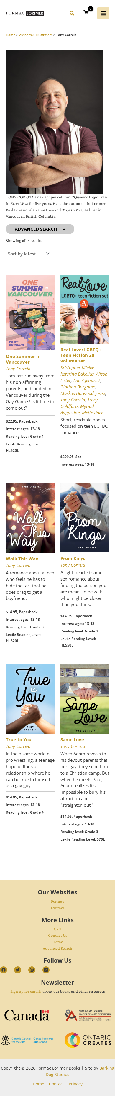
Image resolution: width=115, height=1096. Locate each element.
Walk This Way (22, 558)
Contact (56, 1084)
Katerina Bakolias (77, 374)
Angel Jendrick (87, 380)
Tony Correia (18, 368)
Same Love (72, 739)
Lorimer (57, 907)
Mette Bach (93, 412)
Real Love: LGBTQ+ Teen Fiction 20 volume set (80, 355)
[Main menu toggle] (103, 13)
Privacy (76, 1084)
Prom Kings (72, 558)
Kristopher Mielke (77, 367)
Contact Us (57, 935)
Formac (57, 901)
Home (57, 941)
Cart (57, 929)
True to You (19, 739)
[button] (72, 14)
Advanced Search (36, 229)
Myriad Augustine (77, 409)
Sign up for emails (26, 991)
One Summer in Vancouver (23, 359)
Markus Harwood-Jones (82, 393)
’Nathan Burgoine (77, 387)
